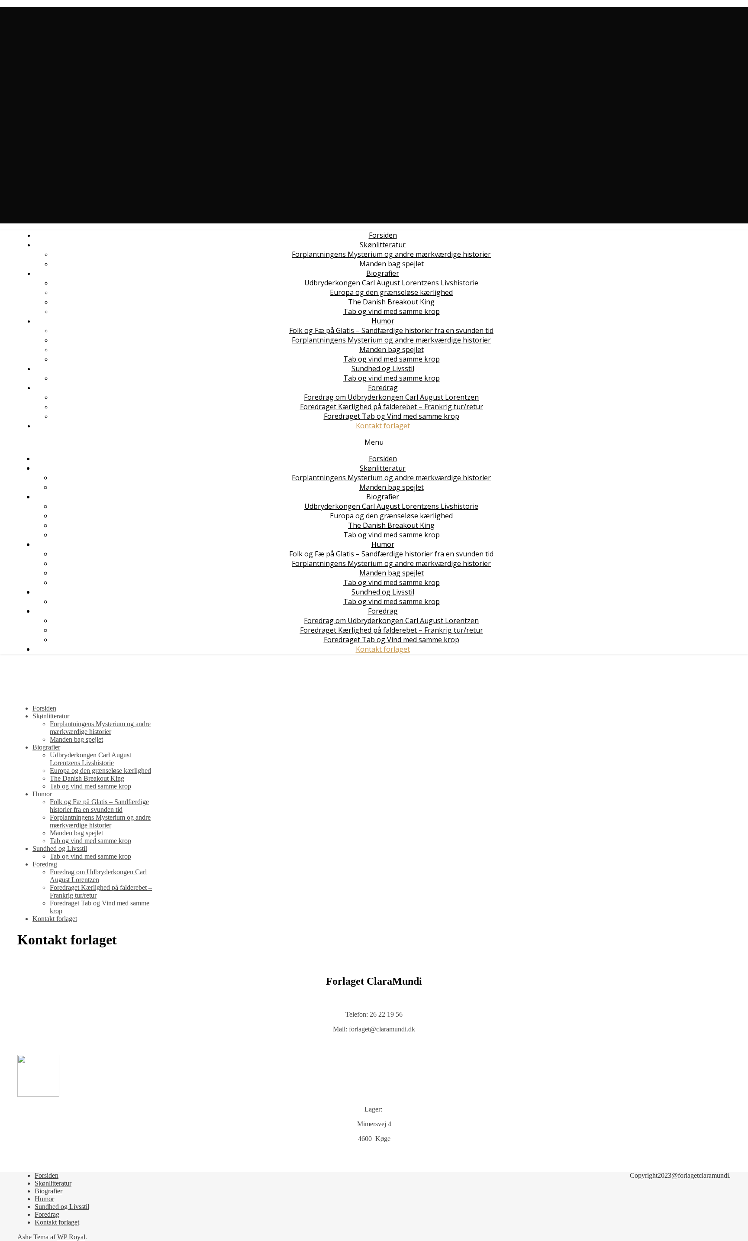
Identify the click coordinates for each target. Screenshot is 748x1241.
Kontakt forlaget (383, 425)
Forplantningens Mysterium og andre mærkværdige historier (391, 254)
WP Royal (71, 1237)
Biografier (382, 273)
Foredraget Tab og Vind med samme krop (391, 416)
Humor (382, 321)
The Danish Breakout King (391, 302)
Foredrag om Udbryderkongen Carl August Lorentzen (391, 397)
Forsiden (383, 235)
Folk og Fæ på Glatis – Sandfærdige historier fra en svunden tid (391, 330)
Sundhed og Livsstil (382, 368)
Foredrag (383, 387)
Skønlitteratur (383, 244)
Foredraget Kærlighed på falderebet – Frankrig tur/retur (391, 406)
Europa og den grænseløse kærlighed (391, 292)
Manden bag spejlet (391, 263)
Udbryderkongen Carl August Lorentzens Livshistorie (391, 283)
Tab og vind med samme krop (391, 311)
